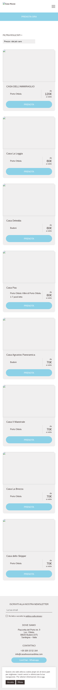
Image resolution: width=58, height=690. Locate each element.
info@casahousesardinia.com (29, 654)
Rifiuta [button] (20, 682)
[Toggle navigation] (53, 6)
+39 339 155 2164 (40, 6)
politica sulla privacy (34, 616)
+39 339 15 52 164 (29, 650)
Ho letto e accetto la (25, 616)
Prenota (29, 104)
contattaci (46, 6)
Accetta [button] (10, 682)
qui (43, 677)
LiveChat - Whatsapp (29, 660)
